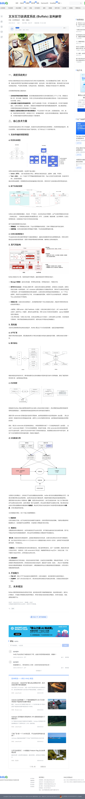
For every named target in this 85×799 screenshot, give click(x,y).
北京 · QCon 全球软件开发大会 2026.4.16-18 (74, 780)
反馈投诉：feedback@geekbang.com (47, 784)
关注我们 (32, 786)
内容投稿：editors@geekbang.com (47, 780)
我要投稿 (32, 780)
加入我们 (32, 784)
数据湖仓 (80, 62)
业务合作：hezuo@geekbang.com (46, 782)
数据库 (79, 26)
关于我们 (32, 778)
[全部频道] (84, 8)
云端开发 (83, 50)
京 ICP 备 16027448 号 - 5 (52, 796)
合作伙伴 (32, 782)
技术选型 (80, 38)
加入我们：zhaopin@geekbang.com (47, 786)
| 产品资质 (79, 796)
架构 (13, 608)
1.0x (65, 28)
